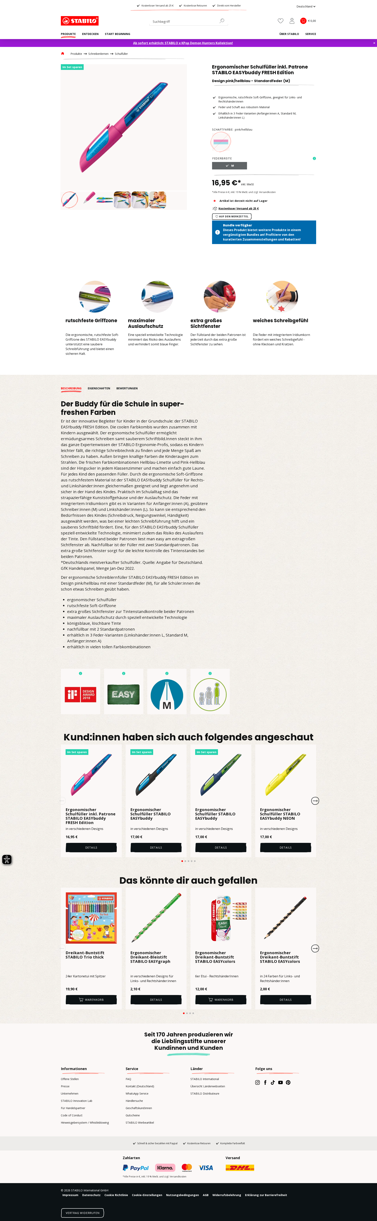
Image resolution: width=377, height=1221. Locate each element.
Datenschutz (91, 1195)
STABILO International (204, 1079)
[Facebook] (265, 1082)
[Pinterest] (288, 1082)
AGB (206, 1195)
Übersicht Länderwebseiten (207, 1086)
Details (91, 847)
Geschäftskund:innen (139, 1108)
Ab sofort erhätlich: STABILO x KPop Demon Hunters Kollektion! (183, 43)
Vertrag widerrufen (82, 1213)
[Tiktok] (273, 1082)
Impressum (70, 1195)
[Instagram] (257, 1082)
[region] (123, 137)
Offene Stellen (70, 1079)
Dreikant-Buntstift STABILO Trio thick (85, 955)
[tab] (74, 388)
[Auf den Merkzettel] (116, 750)
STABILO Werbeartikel (140, 1122)
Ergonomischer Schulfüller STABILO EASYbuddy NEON (280, 814)
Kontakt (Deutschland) (140, 1086)
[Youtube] (280, 1082)
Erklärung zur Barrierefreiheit (266, 1195)
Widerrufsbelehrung (226, 1195)
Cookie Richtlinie (116, 1195)
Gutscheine (133, 1115)
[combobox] (188, 22)
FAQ (128, 1079)
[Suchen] (223, 21)
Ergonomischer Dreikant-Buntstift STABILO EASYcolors (215, 957)
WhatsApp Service (137, 1093)
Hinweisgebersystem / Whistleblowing (85, 1122)
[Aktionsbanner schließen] (374, 43)
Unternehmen (69, 1093)
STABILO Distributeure (204, 1093)
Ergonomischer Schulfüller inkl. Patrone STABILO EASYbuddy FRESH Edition (90, 816)
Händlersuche (134, 1101)
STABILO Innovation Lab (76, 1101)
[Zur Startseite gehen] (80, 21)
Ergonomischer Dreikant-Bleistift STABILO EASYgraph (150, 957)
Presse (65, 1086)
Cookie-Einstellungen (147, 1195)
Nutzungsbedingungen (182, 1195)
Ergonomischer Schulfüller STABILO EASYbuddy (150, 814)
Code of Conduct (71, 1115)
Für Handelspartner (73, 1108)
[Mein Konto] (292, 20)
